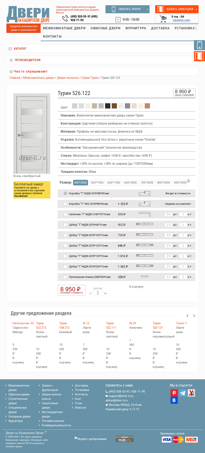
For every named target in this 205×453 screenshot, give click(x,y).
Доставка (81, 385)
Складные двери (19, 416)
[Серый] (127, 107)
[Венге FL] (107, 107)
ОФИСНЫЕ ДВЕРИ (105, 28)
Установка (82, 390)
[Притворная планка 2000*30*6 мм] (144, 276)
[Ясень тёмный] (147, 107)
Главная (14, 78)
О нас (78, 403)
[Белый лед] (81, 107)
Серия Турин (89, 78)
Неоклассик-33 (23, 323)
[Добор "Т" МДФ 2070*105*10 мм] (144, 234)
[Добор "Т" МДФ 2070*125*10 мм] (144, 244)
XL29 (132, 323)
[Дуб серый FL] (101, 107)
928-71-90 (138, 391)
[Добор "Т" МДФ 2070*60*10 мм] (144, 223)
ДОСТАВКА (160, 28)
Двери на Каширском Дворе (24, 433)
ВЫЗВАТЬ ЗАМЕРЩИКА (180, 9)
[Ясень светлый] (140, 107)
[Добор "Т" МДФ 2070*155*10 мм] (144, 255)
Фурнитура (15, 420)
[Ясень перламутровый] (134, 107)
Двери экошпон (68, 78)
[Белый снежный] (121, 107)
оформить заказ (181, 20)
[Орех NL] (114, 107)
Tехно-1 (181, 323)
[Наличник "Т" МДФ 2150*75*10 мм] (144, 214)
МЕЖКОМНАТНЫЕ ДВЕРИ (64, 28)
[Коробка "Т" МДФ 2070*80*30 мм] (144, 193)
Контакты (81, 394)
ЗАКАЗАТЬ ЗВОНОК (130, 9)
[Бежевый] (87, 107)
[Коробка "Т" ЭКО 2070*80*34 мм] (144, 203)
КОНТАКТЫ (52, 36)
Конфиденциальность (56, 425)
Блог (78, 398)
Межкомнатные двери (38, 78)
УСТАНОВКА (184, 28)
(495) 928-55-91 (80, 16)
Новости (80, 407)
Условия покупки (53, 420)
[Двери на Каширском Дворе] (28, 14)
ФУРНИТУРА (135, 28)
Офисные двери (19, 394)
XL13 (86, 323)
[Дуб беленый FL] (94, 107)
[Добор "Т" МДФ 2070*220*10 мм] (144, 265)
